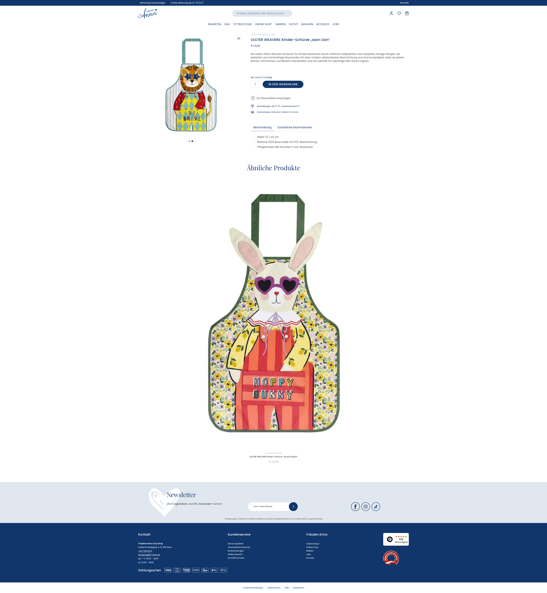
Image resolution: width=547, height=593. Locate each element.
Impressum (298, 587)
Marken (310, 551)
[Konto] (391, 13)
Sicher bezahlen (236, 544)
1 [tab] (189, 141)
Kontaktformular (236, 558)
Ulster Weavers (263, 34)
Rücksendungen (236, 551)
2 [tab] (192, 141)
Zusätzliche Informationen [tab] (294, 127)
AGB (287, 587)
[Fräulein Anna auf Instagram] (365, 506)
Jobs (308, 554)
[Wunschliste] (399, 13)
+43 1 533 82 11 (145, 551)
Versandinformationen (239, 547)
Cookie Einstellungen (253, 587)
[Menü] (407, 534)
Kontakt (310, 558)
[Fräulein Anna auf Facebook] (355, 506)
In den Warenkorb (283, 84)
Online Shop (312, 547)
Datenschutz (274, 587)
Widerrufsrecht (235, 554)
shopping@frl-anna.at (149, 554)
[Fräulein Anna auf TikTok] (376, 506)
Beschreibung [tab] (262, 127)
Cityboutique (312, 544)
